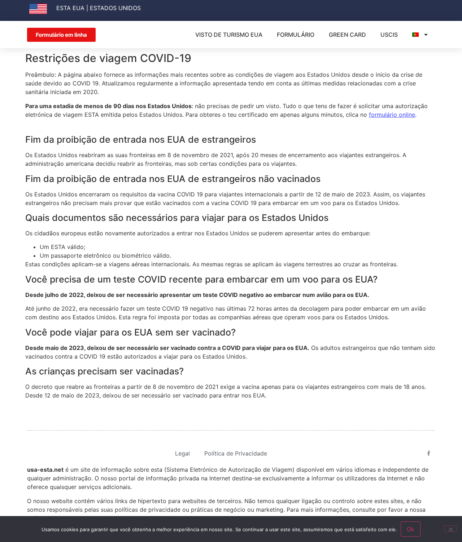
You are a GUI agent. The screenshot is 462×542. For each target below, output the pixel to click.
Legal (182, 453)
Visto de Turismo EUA (228, 34)
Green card (347, 34)
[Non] (450, 528)
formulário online (392, 114)
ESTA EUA (70, 8)
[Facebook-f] (428, 453)
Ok (410, 529)
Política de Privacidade (235, 453)
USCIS (389, 34)
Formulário (295, 34)
